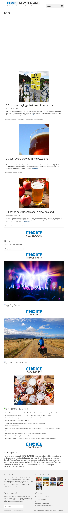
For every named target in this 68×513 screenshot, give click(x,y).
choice (13, 119)
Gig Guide (15, 305)
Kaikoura (51, 460)
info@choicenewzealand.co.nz (45, 505)
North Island (33, 462)
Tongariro (59, 464)
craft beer (19, 68)
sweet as (41, 119)
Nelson (17, 462)
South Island (24, 464)
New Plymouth (23, 462)
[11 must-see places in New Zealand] (38, 488)
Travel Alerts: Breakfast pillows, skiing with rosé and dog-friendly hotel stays (25, 423)
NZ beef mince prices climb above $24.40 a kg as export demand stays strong (25, 433)
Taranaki (40, 465)
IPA (13, 172)
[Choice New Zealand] (35, 3)
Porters (15, 172)
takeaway (34, 464)
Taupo (44, 465)
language (28, 119)
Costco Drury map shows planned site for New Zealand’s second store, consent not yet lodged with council (33, 413)
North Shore (50, 462)
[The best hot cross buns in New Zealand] (59, 479)
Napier (12, 462)
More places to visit (19, 362)
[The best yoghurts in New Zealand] (38, 484)
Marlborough (57, 460)
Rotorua (15, 465)
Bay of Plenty (48, 456)
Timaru (54, 464)
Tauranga (50, 464)
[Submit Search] (5, 249)
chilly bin (10, 119)
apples (7, 225)
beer (10, 68)
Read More (9, 64)
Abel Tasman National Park (10, 456)
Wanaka (12, 467)
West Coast (26, 467)
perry (28, 68)
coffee (50, 458)
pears (28, 225)
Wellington (19, 466)
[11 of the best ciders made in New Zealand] (34, 193)
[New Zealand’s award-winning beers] (34, 35)
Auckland (21, 455)
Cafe (17, 458)
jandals (22, 119)
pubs (18, 172)
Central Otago (32, 458)
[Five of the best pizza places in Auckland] (38, 479)
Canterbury (23, 458)
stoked (37, 119)
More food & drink (19, 408)
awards (7, 68)
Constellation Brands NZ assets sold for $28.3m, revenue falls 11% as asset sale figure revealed (30, 438)
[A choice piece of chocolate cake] (52, 479)
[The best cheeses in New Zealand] (45, 484)
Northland (44, 462)
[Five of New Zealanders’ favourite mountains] (45, 479)
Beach (54, 456)
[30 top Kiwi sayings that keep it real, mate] (34, 86)
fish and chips (17, 119)
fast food (13, 460)
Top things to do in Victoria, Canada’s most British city (19, 436)
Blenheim (13, 458)
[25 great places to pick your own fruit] (52, 484)
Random (13, 108)
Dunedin (7, 460)
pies (60, 462)
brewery (13, 68)
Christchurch (43, 458)
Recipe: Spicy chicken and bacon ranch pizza (17, 420)
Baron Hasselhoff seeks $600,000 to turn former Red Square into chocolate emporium (28, 418)
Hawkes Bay (44, 460)
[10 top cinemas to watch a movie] (59, 484)
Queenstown (8, 464)
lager (22, 68)
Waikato (7, 466)
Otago (56, 462)
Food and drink (14, 58)
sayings (31, 119)
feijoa (25, 225)
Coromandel (56, 458)
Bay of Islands (39, 456)
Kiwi (25, 119)
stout (31, 68)
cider (16, 68)
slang (35, 119)
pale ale (25, 68)
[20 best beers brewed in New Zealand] (34, 139)
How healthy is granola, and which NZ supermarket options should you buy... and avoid (28, 415)
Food (28, 460)
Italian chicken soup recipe (12, 426)
